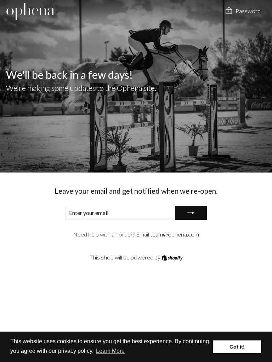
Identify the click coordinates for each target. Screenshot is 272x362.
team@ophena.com (174, 234)
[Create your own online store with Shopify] (172, 257)
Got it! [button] (237, 347)
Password (248, 10)
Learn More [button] (110, 351)
